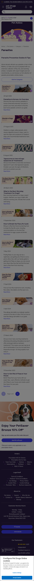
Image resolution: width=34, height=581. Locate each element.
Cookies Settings (17, 572)
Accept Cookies (17, 577)
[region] (17, 568)
